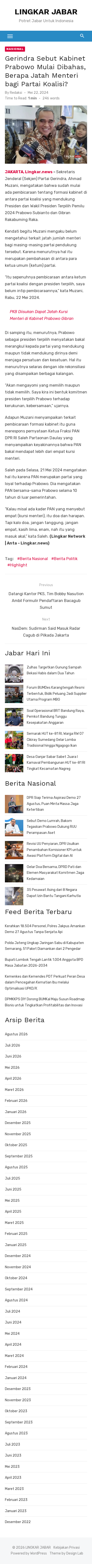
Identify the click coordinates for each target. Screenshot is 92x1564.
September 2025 (19, 1156)
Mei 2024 (12, 1334)
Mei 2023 (12, 1467)
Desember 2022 (18, 1522)
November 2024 (18, 1267)
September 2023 (19, 1422)
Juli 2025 (12, 1178)
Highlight (18, 565)
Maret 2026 (14, 1090)
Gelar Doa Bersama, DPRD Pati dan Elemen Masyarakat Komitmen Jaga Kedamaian (55, 873)
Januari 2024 (15, 1378)
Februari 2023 (16, 1500)
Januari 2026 (15, 1112)
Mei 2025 (12, 1201)
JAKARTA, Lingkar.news (29, 172)
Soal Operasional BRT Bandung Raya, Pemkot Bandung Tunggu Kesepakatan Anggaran (55, 717)
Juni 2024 (13, 1322)
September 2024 (19, 1289)
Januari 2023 (15, 1511)
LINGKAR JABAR (46, 11)
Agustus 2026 (16, 1034)
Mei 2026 (12, 1068)
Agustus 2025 (16, 1167)
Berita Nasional (34, 558)
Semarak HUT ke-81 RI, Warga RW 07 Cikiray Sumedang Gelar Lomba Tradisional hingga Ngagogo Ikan (55, 740)
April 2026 (13, 1079)
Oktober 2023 (16, 1411)
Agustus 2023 (16, 1433)
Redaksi (16, 93)
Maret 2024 (14, 1356)
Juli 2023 (12, 1444)
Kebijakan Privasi (66, 1547)
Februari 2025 (16, 1234)
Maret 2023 (14, 1489)
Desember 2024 (18, 1256)
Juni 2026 (13, 1056)
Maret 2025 (14, 1223)
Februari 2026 (16, 1101)
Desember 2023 (18, 1389)
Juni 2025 (13, 1189)
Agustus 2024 (16, 1300)
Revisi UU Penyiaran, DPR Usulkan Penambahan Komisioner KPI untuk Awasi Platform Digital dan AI (54, 850)
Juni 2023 (13, 1455)
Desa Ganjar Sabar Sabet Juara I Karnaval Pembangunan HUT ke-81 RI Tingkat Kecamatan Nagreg (56, 763)
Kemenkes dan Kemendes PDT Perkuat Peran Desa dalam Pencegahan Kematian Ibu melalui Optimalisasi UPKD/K (45, 982)
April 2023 (13, 1478)
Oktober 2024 (16, 1278)
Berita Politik (66, 558)
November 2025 (18, 1134)
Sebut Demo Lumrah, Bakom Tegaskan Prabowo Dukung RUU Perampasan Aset (52, 827)
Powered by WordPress (29, 1553)
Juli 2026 (12, 1045)
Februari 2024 (16, 1367)
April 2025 (13, 1212)
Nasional (15, 49)
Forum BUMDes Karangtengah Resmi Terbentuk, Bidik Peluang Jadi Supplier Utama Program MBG (57, 694)
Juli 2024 (12, 1311)
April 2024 (13, 1345)
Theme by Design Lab (66, 1553)
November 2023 (18, 1400)
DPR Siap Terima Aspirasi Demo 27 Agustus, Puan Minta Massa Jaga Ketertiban (54, 804)
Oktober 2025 (16, 1145)
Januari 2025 (15, 1245)
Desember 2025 (18, 1123)
